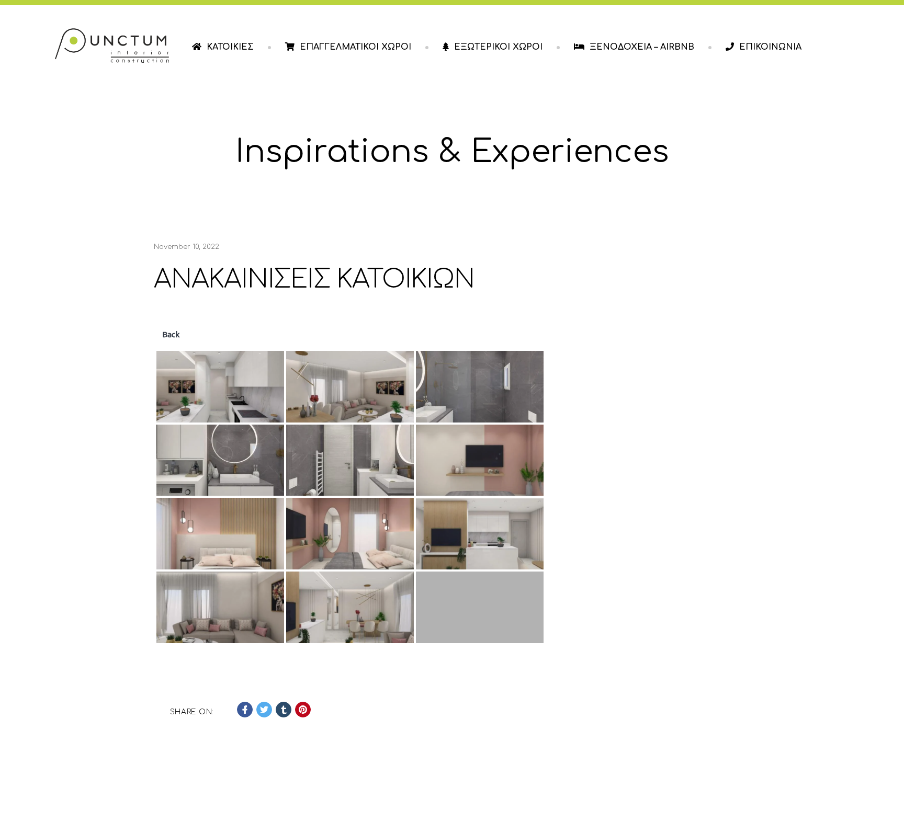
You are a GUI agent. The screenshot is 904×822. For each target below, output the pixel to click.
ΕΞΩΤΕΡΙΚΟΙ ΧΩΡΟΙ (498, 47)
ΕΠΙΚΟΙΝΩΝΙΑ (770, 47)
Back (170, 334)
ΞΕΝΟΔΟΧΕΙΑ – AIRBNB (642, 47)
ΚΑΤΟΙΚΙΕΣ (230, 47)
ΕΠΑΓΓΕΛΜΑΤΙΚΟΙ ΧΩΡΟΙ (355, 47)
